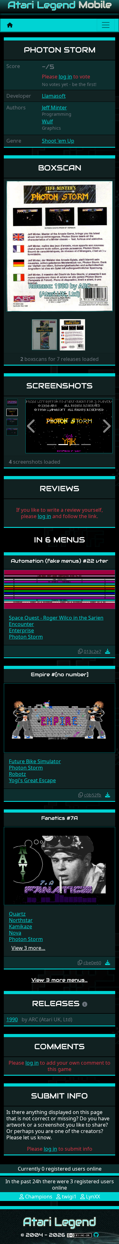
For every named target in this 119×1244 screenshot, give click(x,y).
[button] (14, 246)
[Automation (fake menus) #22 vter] (59, 589)
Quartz (17, 913)
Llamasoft (54, 95)
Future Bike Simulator (35, 761)
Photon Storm (26, 636)
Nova (15, 932)
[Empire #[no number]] (59, 717)
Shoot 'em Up (58, 140)
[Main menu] (106, 25)
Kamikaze (20, 926)
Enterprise (21, 630)
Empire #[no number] (60, 674)
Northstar (21, 920)
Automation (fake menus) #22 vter (59, 561)
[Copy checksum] (80, 651)
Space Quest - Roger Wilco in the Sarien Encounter (56, 621)
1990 (12, 1019)
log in (65, 76)
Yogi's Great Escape (32, 780)
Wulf (47, 121)
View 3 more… (28, 947)
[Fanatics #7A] (59, 865)
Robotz (17, 774)
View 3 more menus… (59, 980)
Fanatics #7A (59, 818)
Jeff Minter (54, 107)
